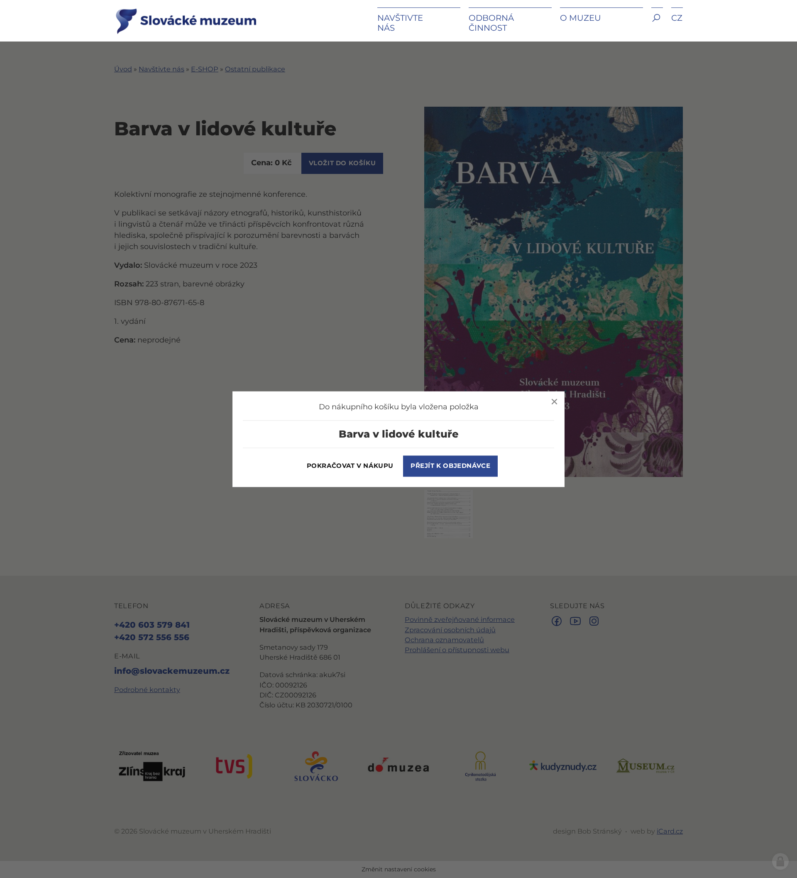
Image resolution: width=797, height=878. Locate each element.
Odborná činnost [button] (491, 23)
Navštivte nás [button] (400, 23)
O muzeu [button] (580, 18)
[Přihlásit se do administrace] (780, 861)
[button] (657, 24)
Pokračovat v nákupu (350, 466)
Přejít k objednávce (450, 466)
